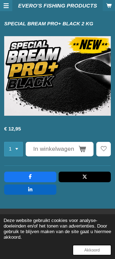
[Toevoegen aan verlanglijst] (103, 149)
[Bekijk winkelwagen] (109, 5)
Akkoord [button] (92, 250)
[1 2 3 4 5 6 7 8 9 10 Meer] (13, 149)
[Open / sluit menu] (6, 5)
